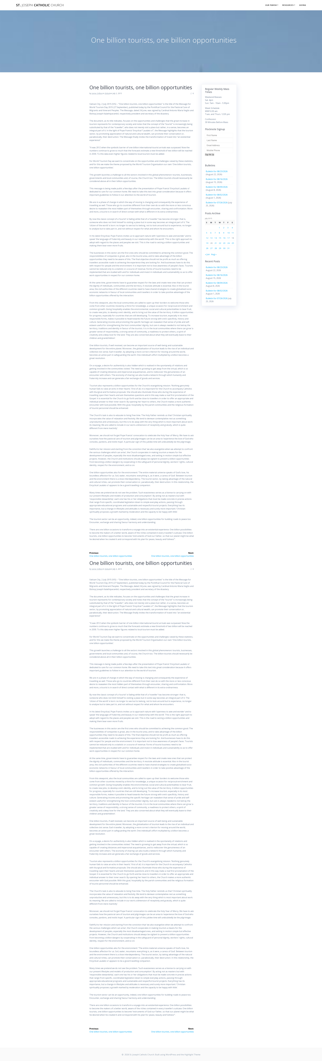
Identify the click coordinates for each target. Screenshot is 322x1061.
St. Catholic (40, 5)
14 (216, 238)
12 (207, 238)
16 (224, 238)
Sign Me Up (209, 155)
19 (207, 243)
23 (224, 243)
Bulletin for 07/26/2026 (217, 202)
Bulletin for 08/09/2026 (217, 187)
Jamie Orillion (97, 93)
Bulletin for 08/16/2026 (217, 179)
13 (211, 238)
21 (216, 243)
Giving (302, 5)
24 (228, 243)
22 (220, 243)
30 (224, 248)
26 (207, 248)
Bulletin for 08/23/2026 (217, 171)
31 (228, 248)
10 (228, 232)
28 (216, 248)
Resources (288, 5)
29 (220, 248)
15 (220, 238)
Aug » (213, 254)
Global (107, 93)
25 (233, 243)
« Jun (207, 254)
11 (233, 232)
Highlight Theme (192, 1054)
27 (211, 248)
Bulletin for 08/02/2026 (217, 194)
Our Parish (271, 5)
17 (228, 238)
